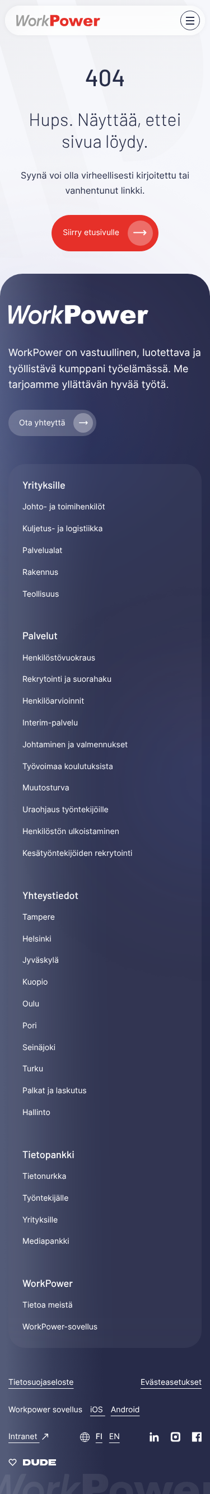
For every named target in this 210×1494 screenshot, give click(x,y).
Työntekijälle (45, 1198)
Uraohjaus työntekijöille (65, 809)
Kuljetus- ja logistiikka (62, 528)
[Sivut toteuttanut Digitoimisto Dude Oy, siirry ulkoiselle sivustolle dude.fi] (32, 1464)
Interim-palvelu (50, 723)
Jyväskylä (40, 960)
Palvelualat (42, 550)
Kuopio (35, 982)
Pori (29, 1026)
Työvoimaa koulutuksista (67, 766)
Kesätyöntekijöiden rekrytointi (77, 853)
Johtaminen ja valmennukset (75, 745)
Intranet (23, 1436)
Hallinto (36, 1112)
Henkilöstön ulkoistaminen (70, 831)
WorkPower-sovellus (59, 1327)
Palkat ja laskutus (54, 1090)
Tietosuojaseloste (40, 1382)
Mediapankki (45, 1241)
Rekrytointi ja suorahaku (66, 679)
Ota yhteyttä (42, 423)
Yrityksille (40, 1220)
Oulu (30, 1004)
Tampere (38, 917)
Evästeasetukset (171, 1382)
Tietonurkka (44, 1176)
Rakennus (40, 572)
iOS (97, 1410)
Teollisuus (40, 594)
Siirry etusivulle (91, 232)
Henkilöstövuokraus (58, 658)
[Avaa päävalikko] (190, 20)
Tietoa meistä (47, 1305)
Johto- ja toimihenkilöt (63, 507)
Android (125, 1410)
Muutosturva (45, 788)
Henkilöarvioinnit (53, 701)
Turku (32, 1069)
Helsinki (37, 939)
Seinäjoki (38, 1047)
